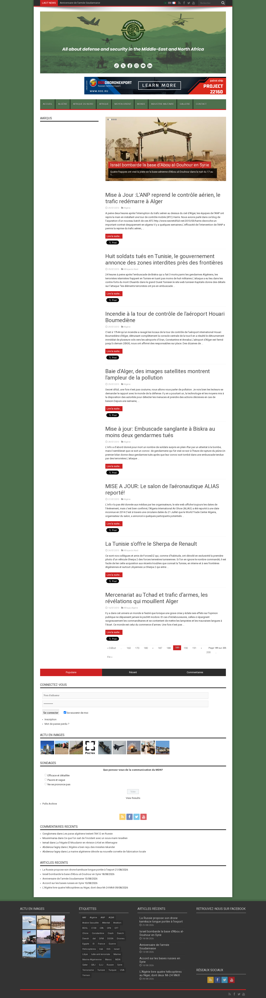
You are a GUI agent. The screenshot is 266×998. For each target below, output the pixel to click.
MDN (117, 959)
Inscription (50, 719)
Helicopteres (89, 949)
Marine (117, 954)
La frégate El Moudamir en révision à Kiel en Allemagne (86, 842)
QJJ (101, 965)
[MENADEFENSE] (133, 70)
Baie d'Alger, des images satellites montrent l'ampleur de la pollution (157, 374)
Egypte (85, 944)
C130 (93, 928)
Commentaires (195, 672)
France (101, 944)
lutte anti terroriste (100, 954)
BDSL (85, 928)
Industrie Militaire (162, 104)
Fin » (109, 656)
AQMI (111, 917)
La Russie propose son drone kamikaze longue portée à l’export (78, 869)
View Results (133, 798)
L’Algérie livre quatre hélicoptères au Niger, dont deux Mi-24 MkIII (78, 887)
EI (93, 944)
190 (186, 648)
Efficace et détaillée (59, 775)
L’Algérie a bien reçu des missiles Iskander (91, 847)
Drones (120, 938)
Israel (117, 949)
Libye (85, 954)
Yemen (86, 975)
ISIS (108, 949)
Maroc (108, 959)
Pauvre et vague (56, 779)
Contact (201, 104)
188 (168, 648)
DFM (101, 938)
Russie (110, 965)
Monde (141, 104)
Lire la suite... (114, 236)
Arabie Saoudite (90, 923)
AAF (84, 917)
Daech (120, 933)
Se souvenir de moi (77, 712)
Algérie (62, 104)
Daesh (85, 938)
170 (137, 648)
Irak (101, 949)
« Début (111, 648)
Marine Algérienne (92, 959)
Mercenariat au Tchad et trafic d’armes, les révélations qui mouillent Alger (156, 598)
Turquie (112, 970)
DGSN (110, 938)
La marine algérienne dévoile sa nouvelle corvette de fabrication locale (106, 851)
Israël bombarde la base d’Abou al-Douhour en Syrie (159, 165)
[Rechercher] (223, 3)
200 (208, 652)
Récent (133, 672)
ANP (103, 917)
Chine (85, 933)
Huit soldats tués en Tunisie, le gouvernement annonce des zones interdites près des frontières (164, 259)
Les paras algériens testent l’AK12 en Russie (88, 833)
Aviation (117, 923)
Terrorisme (88, 970)
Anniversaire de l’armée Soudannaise (63, 878)
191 (194, 648)
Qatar (85, 965)
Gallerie (185, 104)
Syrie (119, 965)
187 (160, 648)
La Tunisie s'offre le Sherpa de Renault (151, 544)
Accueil (47, 104)
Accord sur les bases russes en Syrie (80, 3)
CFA (101, 928)
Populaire (71, 672)
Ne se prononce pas (59, 784)
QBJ (93, 965)
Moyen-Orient (123, 104)
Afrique (104, 104)
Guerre (112, 944)
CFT (116, 928)
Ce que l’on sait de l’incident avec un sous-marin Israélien (96, 838)
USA (122, 970)
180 (146, 648)
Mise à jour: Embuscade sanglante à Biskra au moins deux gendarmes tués (160, 432)
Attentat (106, 923)
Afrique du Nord (83, 104)
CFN (109, 928)
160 (129, 648)
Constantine (98, 933)
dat (94, 938)
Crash (111, 933)
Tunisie (101, 970)
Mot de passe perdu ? (57, 723)
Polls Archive (49, 803)
